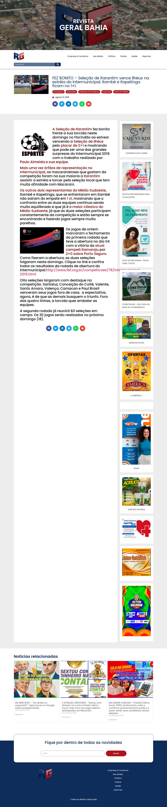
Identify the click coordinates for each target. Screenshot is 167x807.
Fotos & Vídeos (121, 91)
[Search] (58, 64)
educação (71, 91)
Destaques (58, 91)
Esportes (146, 56)
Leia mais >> (19, 714)
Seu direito (98, 56)
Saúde (134, 56)
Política (111, 56)
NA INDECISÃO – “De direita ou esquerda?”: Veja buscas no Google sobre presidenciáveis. (34, 705)
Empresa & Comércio (78, 56)
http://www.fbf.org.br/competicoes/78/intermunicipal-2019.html (81, 272)
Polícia (123, 56)
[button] (55, 104)
